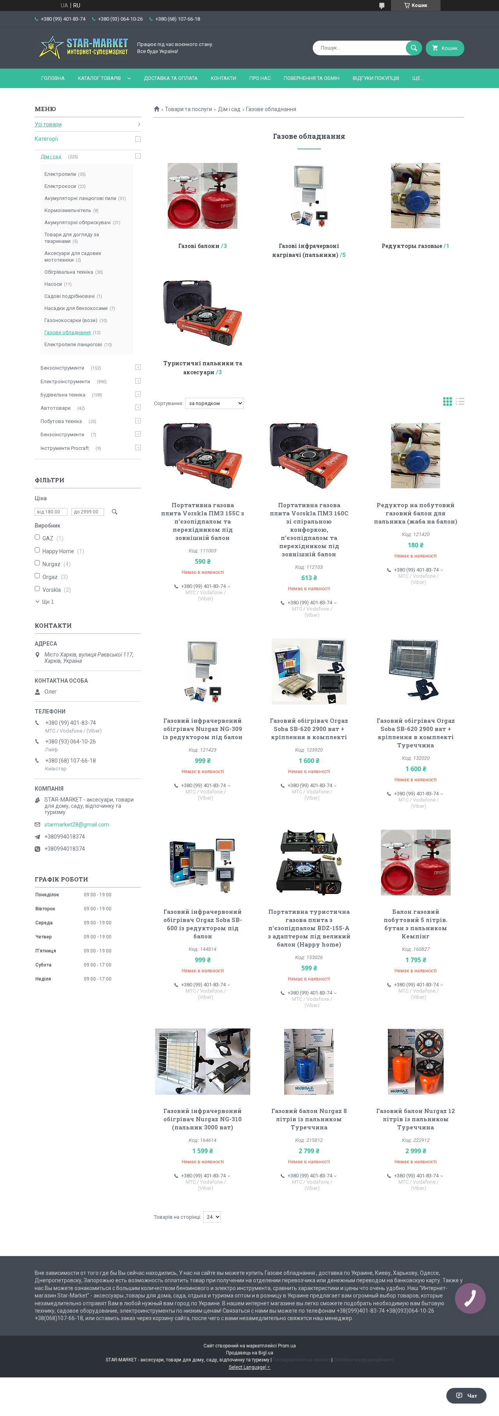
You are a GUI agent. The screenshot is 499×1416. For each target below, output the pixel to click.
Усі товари (48, 124)
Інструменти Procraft (65, 448)
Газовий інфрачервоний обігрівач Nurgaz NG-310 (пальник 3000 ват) (202, 1119)
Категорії (46, 139)
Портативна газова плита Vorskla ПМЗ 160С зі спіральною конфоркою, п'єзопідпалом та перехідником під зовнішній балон (309, 529)
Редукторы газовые (412, 246)
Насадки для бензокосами (76, 308)
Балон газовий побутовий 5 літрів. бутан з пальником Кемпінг (416, 924)
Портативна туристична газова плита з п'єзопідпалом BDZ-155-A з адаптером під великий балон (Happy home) (309, 928)
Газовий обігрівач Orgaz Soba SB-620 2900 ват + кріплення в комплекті (309, 729)
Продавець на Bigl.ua (249, 1353)
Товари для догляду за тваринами (71, 238)
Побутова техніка (61, 421)
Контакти (223, 78)
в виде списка (460, 403)
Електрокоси (60, 186)
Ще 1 (48, 602)
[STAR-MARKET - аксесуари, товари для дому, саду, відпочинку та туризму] (81, 59)
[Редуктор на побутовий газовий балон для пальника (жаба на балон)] (415, 456)
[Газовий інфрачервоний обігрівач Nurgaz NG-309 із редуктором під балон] (202, 671)
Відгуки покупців (376, 78)
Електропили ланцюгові (73, 344)
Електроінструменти (65, 381)
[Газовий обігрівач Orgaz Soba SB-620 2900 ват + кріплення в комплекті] (309, 671)
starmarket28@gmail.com (76, 824)
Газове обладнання (67, 332)
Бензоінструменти (62, 368)
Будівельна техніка (63, 395)
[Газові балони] (202, 196)
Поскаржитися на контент (301, 1360)
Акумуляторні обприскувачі (77, 222)
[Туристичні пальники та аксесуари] (202, 313)
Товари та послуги (188, 109)
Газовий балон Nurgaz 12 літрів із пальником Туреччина (415, 1119)
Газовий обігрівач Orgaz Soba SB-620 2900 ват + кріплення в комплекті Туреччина (416, 733)
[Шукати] (414, 48)
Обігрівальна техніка (68, 272)
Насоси (53, 284)
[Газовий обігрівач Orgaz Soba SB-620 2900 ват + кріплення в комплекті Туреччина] (415, 671)
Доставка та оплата (171, 78)
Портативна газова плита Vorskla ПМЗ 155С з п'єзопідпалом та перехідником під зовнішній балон (202, 521)
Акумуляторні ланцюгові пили (80, 198)
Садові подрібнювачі (69, 296)
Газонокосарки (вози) (70, 320)
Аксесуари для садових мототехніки (72, 256)
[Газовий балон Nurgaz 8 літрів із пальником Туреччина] (309, 1061)
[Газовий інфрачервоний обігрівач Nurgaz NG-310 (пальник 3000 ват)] (202, 1061)
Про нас (260, 78)
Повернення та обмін (312, 78)
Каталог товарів (99, 78)
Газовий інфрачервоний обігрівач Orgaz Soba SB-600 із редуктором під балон (202, 924)
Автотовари (56, 408)
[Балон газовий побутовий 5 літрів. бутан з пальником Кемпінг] (415, 862)
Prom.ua (287, 1346)
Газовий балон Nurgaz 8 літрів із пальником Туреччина (309, 1119)
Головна (53, 78)
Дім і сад (229, 109)
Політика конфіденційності (363, 1360)
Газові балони (198, 246)
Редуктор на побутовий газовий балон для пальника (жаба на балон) (415, 513)
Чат (472, 1396)
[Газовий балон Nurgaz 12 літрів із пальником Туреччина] (415, 1061)
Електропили (60, 174)
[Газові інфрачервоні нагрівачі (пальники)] (309, 196)
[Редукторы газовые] (415, 196)
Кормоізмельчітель (67, 210)
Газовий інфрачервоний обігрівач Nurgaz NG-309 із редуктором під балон (202, 729)
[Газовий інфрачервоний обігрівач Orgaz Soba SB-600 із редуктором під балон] (202, 862)
